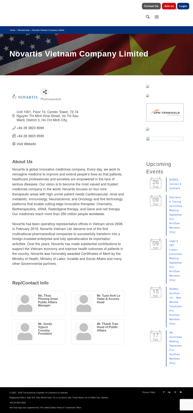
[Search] (147, 16)
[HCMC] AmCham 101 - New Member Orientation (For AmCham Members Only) (175, 306)
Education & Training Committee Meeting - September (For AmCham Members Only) (175, 214)
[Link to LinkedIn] (169, 392)
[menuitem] (151, 6)
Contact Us (151, 6)
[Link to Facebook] (164, 392)
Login (183, 6)
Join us (169, 6)
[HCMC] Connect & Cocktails (175, 184)
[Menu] (157, 17)
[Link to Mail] (181, 392)
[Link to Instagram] (175, 392)
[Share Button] (45, 92)
